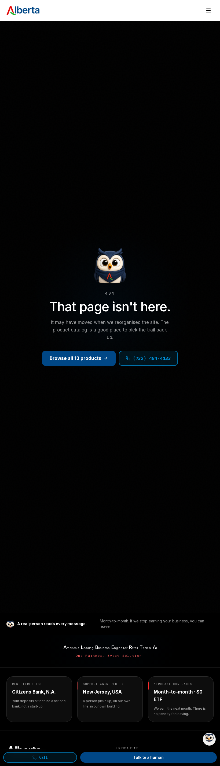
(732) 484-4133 (152, 358)
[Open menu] (208, 10)
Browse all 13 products (75, 358)
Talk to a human (148, 757)
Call (43, 757)
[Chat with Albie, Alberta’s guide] (209, 739)
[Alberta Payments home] (22, 10)
